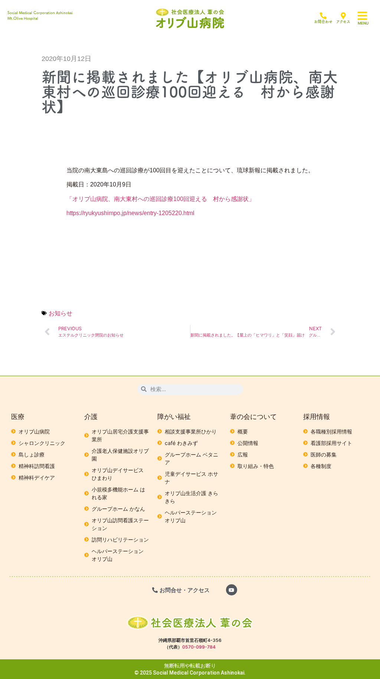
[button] (367, 16)
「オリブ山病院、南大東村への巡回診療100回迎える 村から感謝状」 (160, 199)
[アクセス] (343, 15)
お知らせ (60, 313)
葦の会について (253, 416)
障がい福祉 (174, 416)
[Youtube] (231, 589)
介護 (91, 416)
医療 (17, 416)
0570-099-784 (199, 647)
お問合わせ (323, 21)
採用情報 (316, 416)
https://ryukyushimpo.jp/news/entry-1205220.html (130, 213)
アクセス (343, 21)
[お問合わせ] (323, 15)
